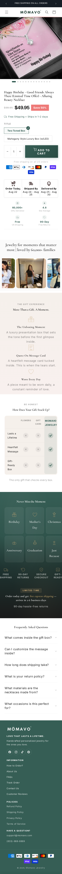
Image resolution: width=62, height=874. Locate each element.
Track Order (13, 782)
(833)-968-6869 (16, 841)
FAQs (9, 777)
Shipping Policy (15, 812)
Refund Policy (14, 806)
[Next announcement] (56, 3)
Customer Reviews (17, 794)
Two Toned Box (16, 130)
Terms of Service (16, 824)
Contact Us (13, 788)
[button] (6, 12)
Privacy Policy (14, 818)
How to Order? (15, 765)
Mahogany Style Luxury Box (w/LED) (28, 138)
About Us (12, 771)
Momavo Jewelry (35, 867)
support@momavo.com (19, 835)
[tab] (14, 81)
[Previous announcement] (6, 3)
